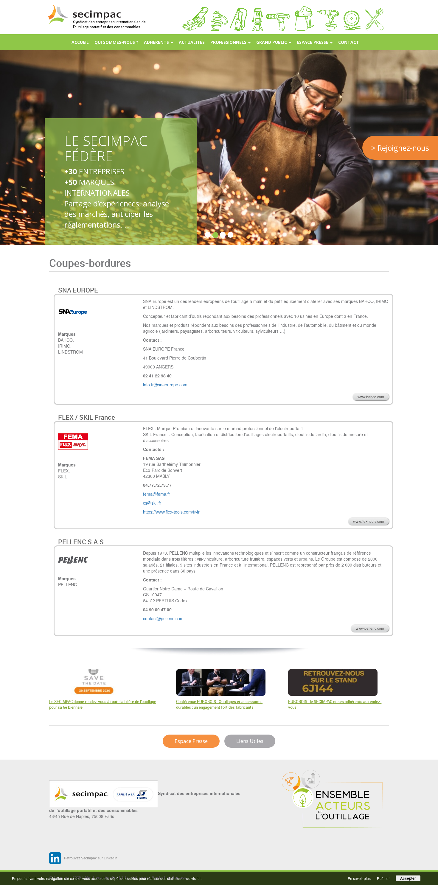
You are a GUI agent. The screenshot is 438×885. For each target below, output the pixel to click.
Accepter (408, 878)
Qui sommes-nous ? (116, 42)
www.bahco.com (371, 396)
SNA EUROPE (78, 290)
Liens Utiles (249, 741)
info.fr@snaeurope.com (165, 385)
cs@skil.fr (152, 503)
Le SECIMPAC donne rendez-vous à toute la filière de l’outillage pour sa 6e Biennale (102, 704)
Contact (348, 42)
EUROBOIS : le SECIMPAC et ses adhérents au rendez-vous (334, 704)
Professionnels (229, 42)
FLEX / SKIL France (86, 417)
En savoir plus (359, 878)
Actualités (192, 42)
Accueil (80, 42)
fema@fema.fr (156, 494)
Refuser (383, 878)
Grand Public (272, 42)
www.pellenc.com (370, 628)
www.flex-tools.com (368, 521)
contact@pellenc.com (163, 618)
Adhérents (157, 42)
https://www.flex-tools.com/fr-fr (171, 512)
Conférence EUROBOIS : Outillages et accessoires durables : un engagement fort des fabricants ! (219, 704)
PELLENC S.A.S (81, 541)
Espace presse (313, 42)
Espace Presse (191, 741)
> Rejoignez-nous (400, 148)
